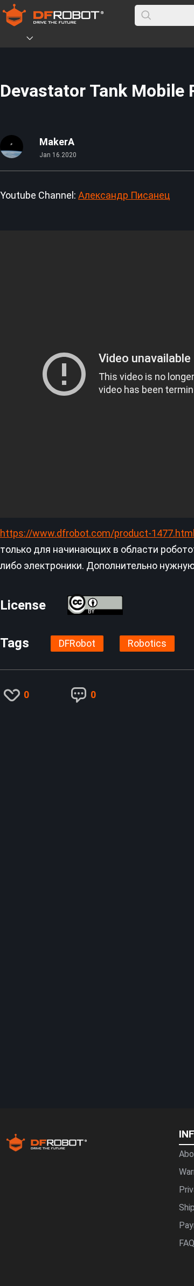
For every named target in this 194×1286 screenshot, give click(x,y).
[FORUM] (58, 40)
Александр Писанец (124, 195)
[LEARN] (106, 40)
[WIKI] (74, 40)
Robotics (147, 643)
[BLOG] (90, 40)
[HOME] (14, 40)
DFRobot (77, 643)
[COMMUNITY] (36, 40)
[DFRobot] (53, 23)
